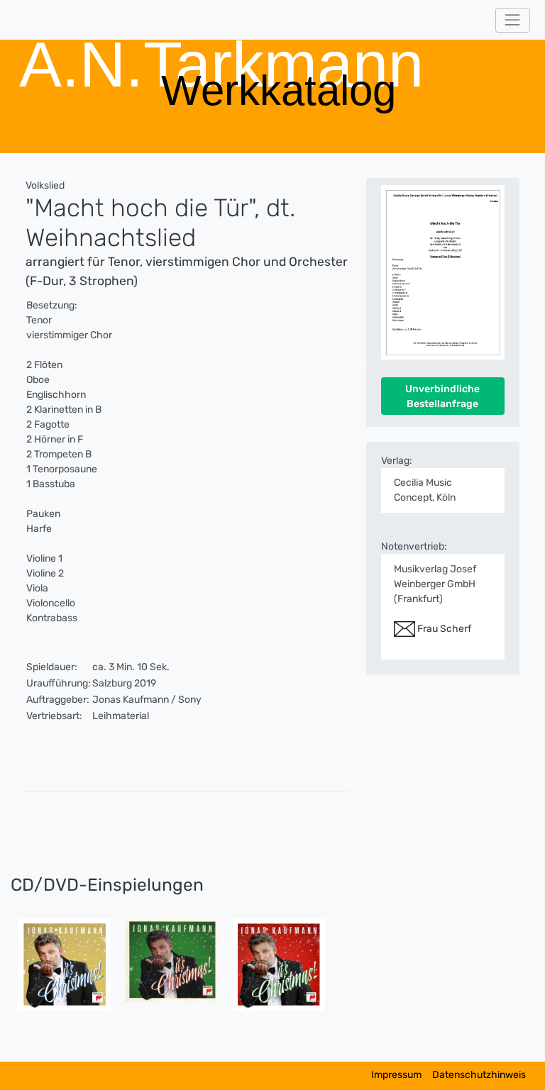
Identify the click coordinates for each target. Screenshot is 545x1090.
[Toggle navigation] (512, 20)
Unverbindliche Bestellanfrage (442, 396)
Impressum (396, 1075)
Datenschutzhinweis (479, 1075)
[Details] (64, 964)
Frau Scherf (443, 629)
